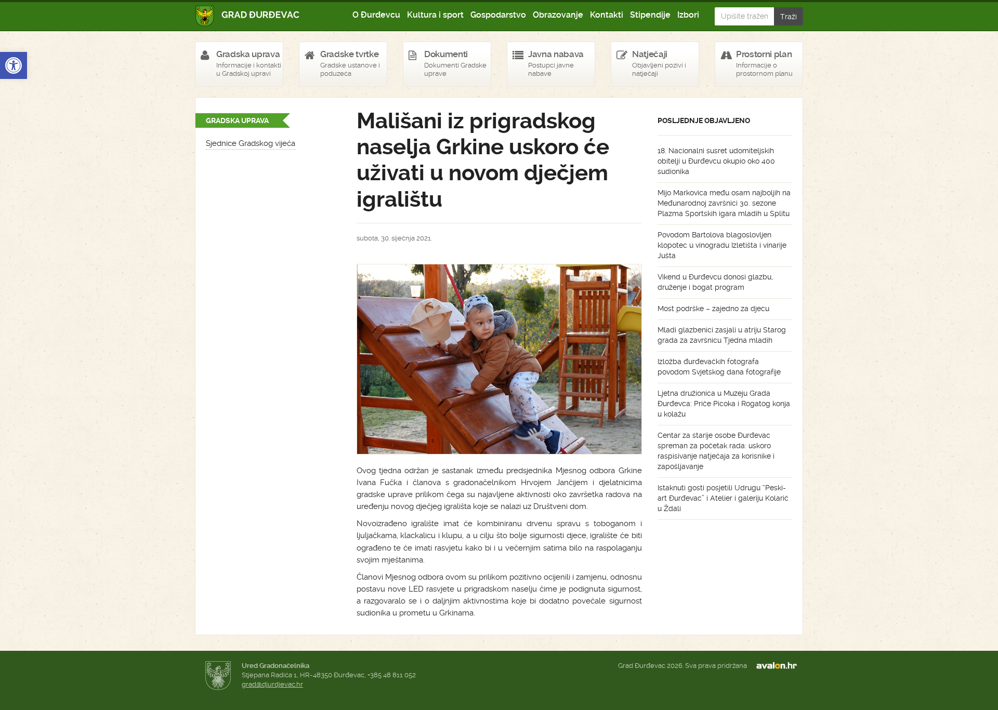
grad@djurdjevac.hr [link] (272, 684)
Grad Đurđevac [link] (247, 15)
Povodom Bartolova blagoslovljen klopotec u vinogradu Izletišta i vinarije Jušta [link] (722, 245)
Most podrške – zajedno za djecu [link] (713, 308)
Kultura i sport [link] (435, 15)
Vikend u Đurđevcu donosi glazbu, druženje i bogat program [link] (715, 282)
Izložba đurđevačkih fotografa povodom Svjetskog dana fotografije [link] (719, 366)
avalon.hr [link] (779, 666)
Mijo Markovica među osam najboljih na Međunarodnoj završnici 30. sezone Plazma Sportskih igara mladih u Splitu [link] (724, 203)
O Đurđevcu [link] (376, 15)
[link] (13, 65)
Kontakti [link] (606, 15)
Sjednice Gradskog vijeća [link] (250, 143)
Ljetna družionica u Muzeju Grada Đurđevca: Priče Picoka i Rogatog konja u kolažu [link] (724, 403)
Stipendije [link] (650, 15)
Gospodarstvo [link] (498, 15)
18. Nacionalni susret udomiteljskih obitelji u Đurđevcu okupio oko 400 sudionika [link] (716, 161)
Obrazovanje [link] (558, 15)
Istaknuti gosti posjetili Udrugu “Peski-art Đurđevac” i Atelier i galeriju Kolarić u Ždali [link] (723, 498)
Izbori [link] (688, 15)
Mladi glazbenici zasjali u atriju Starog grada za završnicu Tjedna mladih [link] (722, 335)
